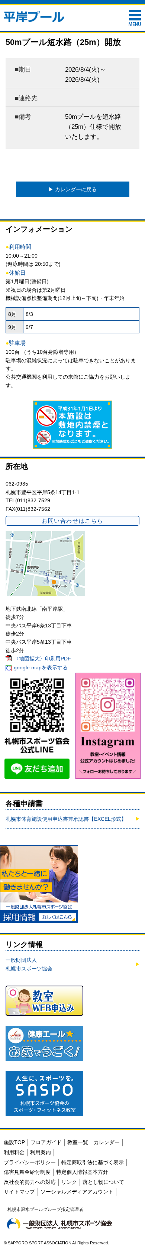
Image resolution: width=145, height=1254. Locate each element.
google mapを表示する (41, 667)
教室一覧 (77, 1142)
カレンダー (107, 1142)
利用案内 (40, 1152)
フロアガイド (46, 1142)
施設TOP (14, 1142)
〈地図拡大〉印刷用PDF (42, 659)
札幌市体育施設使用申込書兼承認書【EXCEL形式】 (66, 819)
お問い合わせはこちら (72, 520)
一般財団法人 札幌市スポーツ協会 (29, 964)
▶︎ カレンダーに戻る (72, 189)
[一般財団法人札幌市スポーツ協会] (59, 1223)
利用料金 (14, 1152)
